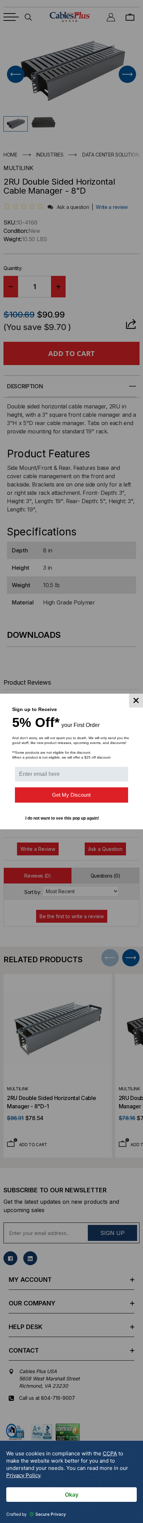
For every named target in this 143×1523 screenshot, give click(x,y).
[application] (71, 1482)
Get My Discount (71, 795)
